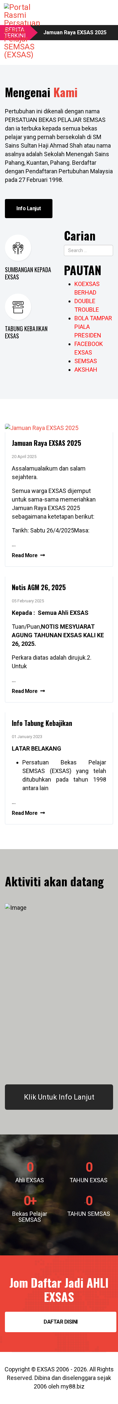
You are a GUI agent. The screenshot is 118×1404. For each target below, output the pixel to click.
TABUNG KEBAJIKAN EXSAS (26, 332)
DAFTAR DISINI (61, 1322)
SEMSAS (85, 361)
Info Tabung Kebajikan (42, 723)
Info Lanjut (28, 208)
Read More (25, 555)
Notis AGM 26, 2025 (39, 587)
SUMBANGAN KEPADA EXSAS (28, 273)
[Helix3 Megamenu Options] (111, 17)
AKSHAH (85, 369)
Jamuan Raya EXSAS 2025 (46, 443)
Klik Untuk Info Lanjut (59, 1097)
